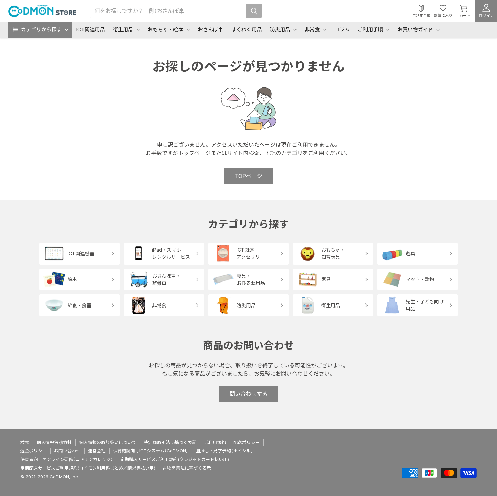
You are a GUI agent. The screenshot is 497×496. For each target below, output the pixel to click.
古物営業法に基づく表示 (187, 468)
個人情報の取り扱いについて (107, 442)
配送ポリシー (246, 442)
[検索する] (254, 11)
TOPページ (248, 176)
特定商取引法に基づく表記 (170, 442)
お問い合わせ (67, 450)
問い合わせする (248, 393)
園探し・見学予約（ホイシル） (224, 450)
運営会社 (96, 450)
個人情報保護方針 (54, 442)
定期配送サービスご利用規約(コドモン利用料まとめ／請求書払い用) (87, 468)
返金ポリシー (33, 450)
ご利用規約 (215, 442)
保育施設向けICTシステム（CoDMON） (150, 450)
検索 (24, 442)
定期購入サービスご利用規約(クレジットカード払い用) (174, 459)
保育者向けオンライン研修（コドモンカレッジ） (66, 459)
